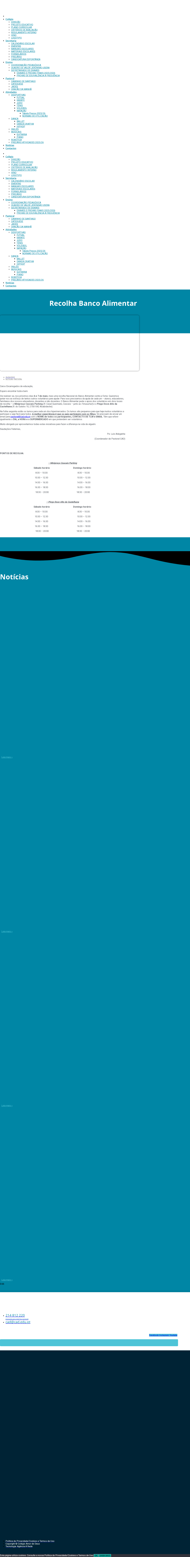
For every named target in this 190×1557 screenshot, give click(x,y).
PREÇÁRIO (16, 56)
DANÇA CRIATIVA (25, 124)
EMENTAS (16, 46)
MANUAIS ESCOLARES (22, 48)
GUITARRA (22, 134)
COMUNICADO (13, 1099)
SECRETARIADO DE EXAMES (25, 70)
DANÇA (14, 118)
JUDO (19, 103)
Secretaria (11, 40)
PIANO (20, 137)
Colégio (9, 19)
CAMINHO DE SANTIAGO (23, 81)
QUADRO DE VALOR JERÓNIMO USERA (30, 67)
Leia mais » (7, 757)
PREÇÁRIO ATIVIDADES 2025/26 (27, 142)
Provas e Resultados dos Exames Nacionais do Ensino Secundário (55, 1273)
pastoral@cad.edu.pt (20, 416)
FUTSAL (21, 97)
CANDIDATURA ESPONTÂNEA (25, 59)
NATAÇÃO (21, 110)
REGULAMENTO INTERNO (23, 32)
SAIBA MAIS (105, 1556)
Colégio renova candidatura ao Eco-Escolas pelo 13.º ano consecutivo (58, 751)
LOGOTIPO (16, 38)
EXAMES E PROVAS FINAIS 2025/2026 (36, 73)
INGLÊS (15, 129)
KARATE (21, 100)
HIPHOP (21, 126)
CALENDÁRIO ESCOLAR (23, 43)
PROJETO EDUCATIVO (22, 24)
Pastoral (10, 78)
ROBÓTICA (16, 139)
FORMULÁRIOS (18, 54)
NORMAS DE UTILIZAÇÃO (35, 116)
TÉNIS (20, 105)
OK (96, 1556)
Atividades (11, 92)
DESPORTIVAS (18, 95)
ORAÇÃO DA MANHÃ (21, 89)
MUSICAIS (16, 132)
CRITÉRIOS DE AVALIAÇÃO (24, 30)
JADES (14, 86)
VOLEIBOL (22, 108)
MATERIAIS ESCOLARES (23, 51)
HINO (13, 35)
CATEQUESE (17, 84)
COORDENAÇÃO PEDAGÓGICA (26, 65)
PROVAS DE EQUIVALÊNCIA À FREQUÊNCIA (38, 75)
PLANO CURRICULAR (21, 27)
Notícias (10, 145)
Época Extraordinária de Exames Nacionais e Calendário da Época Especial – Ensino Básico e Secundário (86, 925)
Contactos (11, 148)
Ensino (9, 62)
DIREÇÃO (15, 22)
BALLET (20, 121)
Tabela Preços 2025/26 (33, 113)
